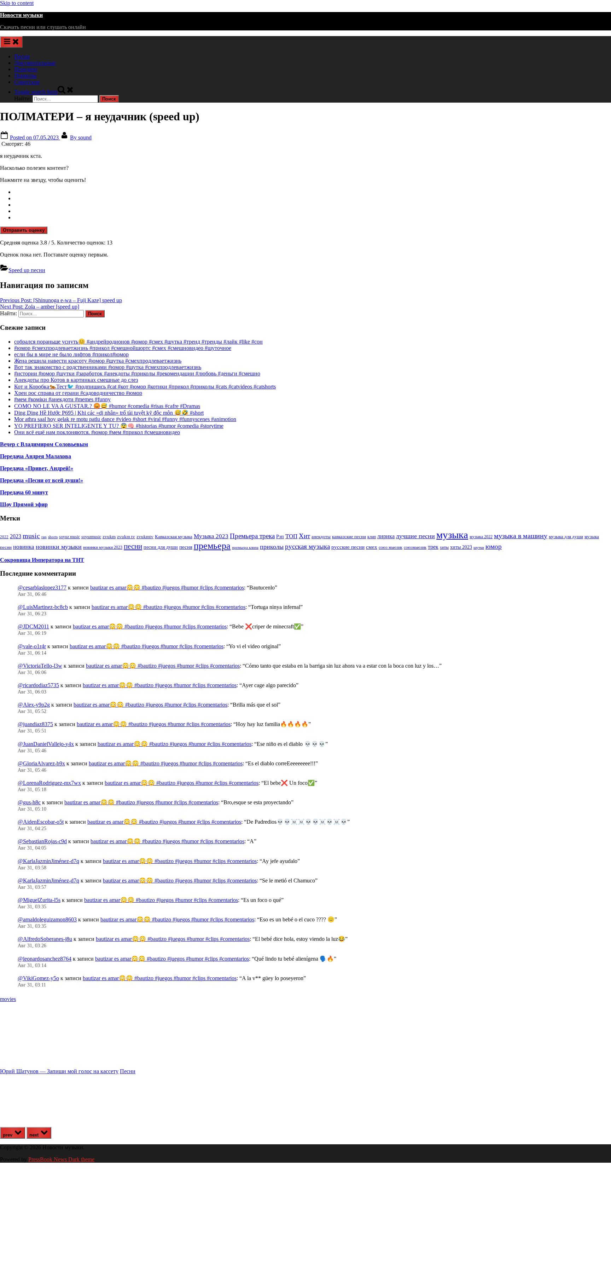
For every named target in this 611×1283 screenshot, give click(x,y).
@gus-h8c (29, 802)
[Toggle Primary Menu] (11, 42)
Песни (22, 56)
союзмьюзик (415, 547)
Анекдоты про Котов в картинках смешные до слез (76, 380)
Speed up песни (26, 270)
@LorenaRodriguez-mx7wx (49, 783)
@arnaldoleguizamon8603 (47, 919)
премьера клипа (245, 548)
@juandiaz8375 (35, 724)
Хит (304, 536)
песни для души (161, 547)
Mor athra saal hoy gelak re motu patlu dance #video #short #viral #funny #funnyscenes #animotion (125, 419)
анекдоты (321, 536)
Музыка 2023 (211, 536)
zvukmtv (144, 536)
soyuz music (69, 537)
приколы (272, 546)
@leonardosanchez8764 (44, 959)
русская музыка (307, 546)
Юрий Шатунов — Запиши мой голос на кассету (59, 1071)
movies (8, 999)
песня (185, 547)
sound (81, 137)
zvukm (109, 536)
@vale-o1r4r (32, 646)
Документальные (35, 63)
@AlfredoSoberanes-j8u (45, 939)
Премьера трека (252, 536)
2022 (4, 537)
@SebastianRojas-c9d (42, 841)
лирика (386, 536)
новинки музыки (59, 546)
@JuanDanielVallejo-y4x (46, 744)
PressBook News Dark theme (61, 1159)
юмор (493, 546)
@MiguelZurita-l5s (39, 900)
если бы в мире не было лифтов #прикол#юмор (71, 354)
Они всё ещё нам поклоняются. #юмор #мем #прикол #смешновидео (97, 432)
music (31, 536)
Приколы (25, 76)
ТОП (291, 536)
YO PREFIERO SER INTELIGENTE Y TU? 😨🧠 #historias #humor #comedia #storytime (118, 426)
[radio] (312, 192)
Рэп (280, 536)
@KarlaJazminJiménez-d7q (48, 861)
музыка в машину (520, 536)
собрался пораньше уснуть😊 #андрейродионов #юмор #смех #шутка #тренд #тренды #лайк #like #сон (138, 342)
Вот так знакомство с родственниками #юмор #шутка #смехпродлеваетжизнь (107, 367)
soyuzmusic (91, 537)
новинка (23, 546)
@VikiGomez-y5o (38, 978)
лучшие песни (415, 536)
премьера (212, 546)
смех (371, 547)
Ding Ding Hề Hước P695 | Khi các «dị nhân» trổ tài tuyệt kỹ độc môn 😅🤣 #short (109, 413)
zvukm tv (126, 536)
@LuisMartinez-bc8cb (43, 607)
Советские (27, 82)
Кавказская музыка (173, 536)
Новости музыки (21, 15)
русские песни (348, 547)
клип (371, 536)
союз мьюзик (390, 547)
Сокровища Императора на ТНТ (42, 560)
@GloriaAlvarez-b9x (41, 763)
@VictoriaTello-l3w (40, 666)
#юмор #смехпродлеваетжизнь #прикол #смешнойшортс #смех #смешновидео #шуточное (122, 348)
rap (44, 537)
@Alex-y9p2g (34, 705)
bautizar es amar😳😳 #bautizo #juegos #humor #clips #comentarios (167, 588)
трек (433, 547)
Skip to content (17, 3)
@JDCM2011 (33, 626)
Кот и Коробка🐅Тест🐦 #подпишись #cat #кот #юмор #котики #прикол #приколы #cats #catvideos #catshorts (145, 387)
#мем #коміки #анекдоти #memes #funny (62, 399)
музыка (452, 534)
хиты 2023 (461, 547)
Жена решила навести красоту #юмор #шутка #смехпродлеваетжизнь (97, 361)
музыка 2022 (481, 537)
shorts (53, 537)
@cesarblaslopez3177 (42, 588)
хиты (444, 547)
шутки (478, 548)
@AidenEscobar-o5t (41, 822)
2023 (15, 536)
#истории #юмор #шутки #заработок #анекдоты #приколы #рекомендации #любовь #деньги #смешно (137, 373)
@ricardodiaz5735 (38, 685)
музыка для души (566, 536)
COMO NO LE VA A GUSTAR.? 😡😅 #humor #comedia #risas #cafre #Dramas (107, 406)
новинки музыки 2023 (102, 547)
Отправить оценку (24, 230)
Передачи (25, 69)
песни (133, 546)
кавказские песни (349, 536)
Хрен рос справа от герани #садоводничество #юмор (78, 393)
